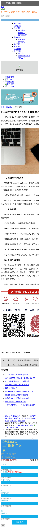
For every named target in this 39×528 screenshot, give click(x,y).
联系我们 (21, 58)
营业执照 (21, 421)
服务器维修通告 (11, 388)
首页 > (3, 107)
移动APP (21, 33)
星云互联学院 (26, 418)
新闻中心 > (10, 107)
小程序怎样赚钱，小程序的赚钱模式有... (20, 405)
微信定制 (21, 30)
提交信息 (19, 522)
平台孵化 (17, 49)
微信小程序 (22, 35)
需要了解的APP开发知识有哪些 (17, 385)
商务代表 (10, 84)
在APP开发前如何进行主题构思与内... (19, 391)
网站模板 (21, 42)
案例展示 (17, 46)
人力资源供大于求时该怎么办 (16, 374)
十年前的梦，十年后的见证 (15, 402)
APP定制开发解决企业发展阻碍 (17, 381)
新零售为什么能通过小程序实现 (17, 398)
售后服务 (24, 416)
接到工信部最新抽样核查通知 (16, 395)
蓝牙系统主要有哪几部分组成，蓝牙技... (20, 378)
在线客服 (10, 77)
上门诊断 (10, 86)
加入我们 (8, 416)
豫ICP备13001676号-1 (25, 425)
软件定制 (17, 26)
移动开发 (17, 28)
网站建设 (17, 37)
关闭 (3, 526)
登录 (2, 7)
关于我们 (21, 53)
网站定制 (33, 416)
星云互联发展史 (24, 56)
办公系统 (17, 44)
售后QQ (10, 79)
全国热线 (10, 82)
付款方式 (13, 421)
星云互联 (17, 51)
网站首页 (17, 23)
